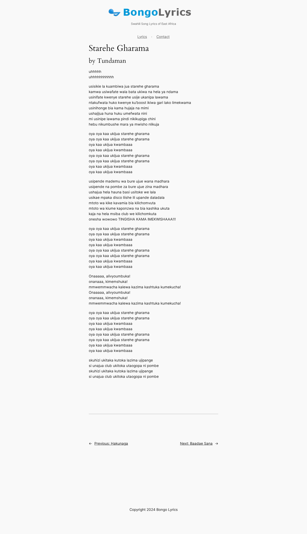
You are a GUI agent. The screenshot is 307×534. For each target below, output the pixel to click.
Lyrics (142, 37)
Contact (163, 37)
